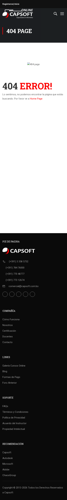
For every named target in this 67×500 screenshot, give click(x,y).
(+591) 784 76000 (15, 267)
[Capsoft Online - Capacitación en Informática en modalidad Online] (17, 13)
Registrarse (7, 4)
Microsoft (7, 463)
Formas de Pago (11, 377)
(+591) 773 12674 (15, 280)
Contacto (7, 342)
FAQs (5, 406)
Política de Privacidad (13, 417)
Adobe (5, 469)
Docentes (7, 336)
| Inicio (16, 4)
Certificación (9, 330)
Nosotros (7, 325)
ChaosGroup (9, 475)
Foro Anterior (9, 382)
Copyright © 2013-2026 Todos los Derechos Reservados (32, 487)
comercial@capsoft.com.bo (24, 286)
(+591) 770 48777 (15, 273)
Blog (4, 371)
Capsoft (6, 452)
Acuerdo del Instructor (14, 423)
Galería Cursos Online (13, 365)
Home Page (36, 98)
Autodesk (7, 458)
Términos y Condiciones (15, 411)
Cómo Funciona (11, 319)
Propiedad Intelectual (13, 429)
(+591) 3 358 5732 (18, 261)
